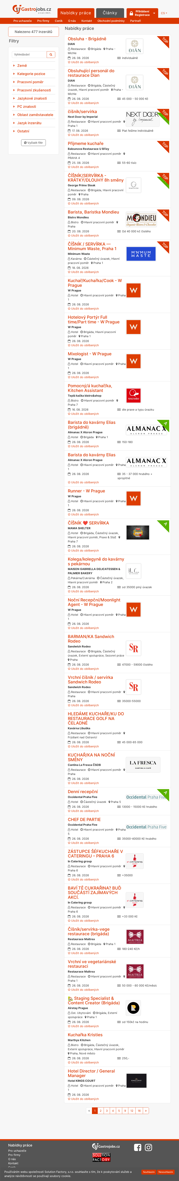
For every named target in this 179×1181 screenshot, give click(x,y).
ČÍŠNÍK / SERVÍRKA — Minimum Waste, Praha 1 (92, 246)
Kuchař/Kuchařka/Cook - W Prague (95, 283)
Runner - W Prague (86, 490)
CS (163, 13)
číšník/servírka (82, 111)
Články (110, 12)
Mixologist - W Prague (90, 353)
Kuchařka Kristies (85, 1034)
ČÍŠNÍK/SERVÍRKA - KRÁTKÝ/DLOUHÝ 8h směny (96, 178)
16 (139, 1110)
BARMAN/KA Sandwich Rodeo (91, 639)
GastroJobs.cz (32, 9)
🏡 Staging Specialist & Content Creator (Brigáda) (94, 1000)
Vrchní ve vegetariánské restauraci (92, 964)
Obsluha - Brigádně (87, 38)
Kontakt (86, 21)
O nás (72, 21)
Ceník (59, 21)
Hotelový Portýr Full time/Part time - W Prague (94, 319)
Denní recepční (83, 791)
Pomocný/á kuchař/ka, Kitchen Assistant (90, 388)
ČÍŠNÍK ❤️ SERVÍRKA (88, 523)
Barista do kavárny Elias (92, 454)
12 (131, 1110)
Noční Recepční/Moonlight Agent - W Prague (94, 602)
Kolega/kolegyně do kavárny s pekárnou (96, 561)
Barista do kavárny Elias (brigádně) (92, 424)
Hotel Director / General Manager (91, 1073)
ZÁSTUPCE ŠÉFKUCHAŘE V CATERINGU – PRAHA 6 (95, 853)
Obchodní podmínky (111, 21)
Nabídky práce (75, 12)
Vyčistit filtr (35, 142)
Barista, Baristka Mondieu (93, 212)
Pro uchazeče (22, 21)
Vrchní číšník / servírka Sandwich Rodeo (90, 679)
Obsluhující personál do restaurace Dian (91, 73)
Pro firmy (43, 21)
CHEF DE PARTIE (84, 819)
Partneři (135, 21)
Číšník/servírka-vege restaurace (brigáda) (89, 931)
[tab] (33, 65)
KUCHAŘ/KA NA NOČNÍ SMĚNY (91, 757)
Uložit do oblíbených (85, 62)
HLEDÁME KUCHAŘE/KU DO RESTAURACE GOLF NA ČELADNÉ (96, 718)
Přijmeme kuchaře (85, 143)
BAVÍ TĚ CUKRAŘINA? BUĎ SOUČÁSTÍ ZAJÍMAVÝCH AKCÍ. (94, 893)
